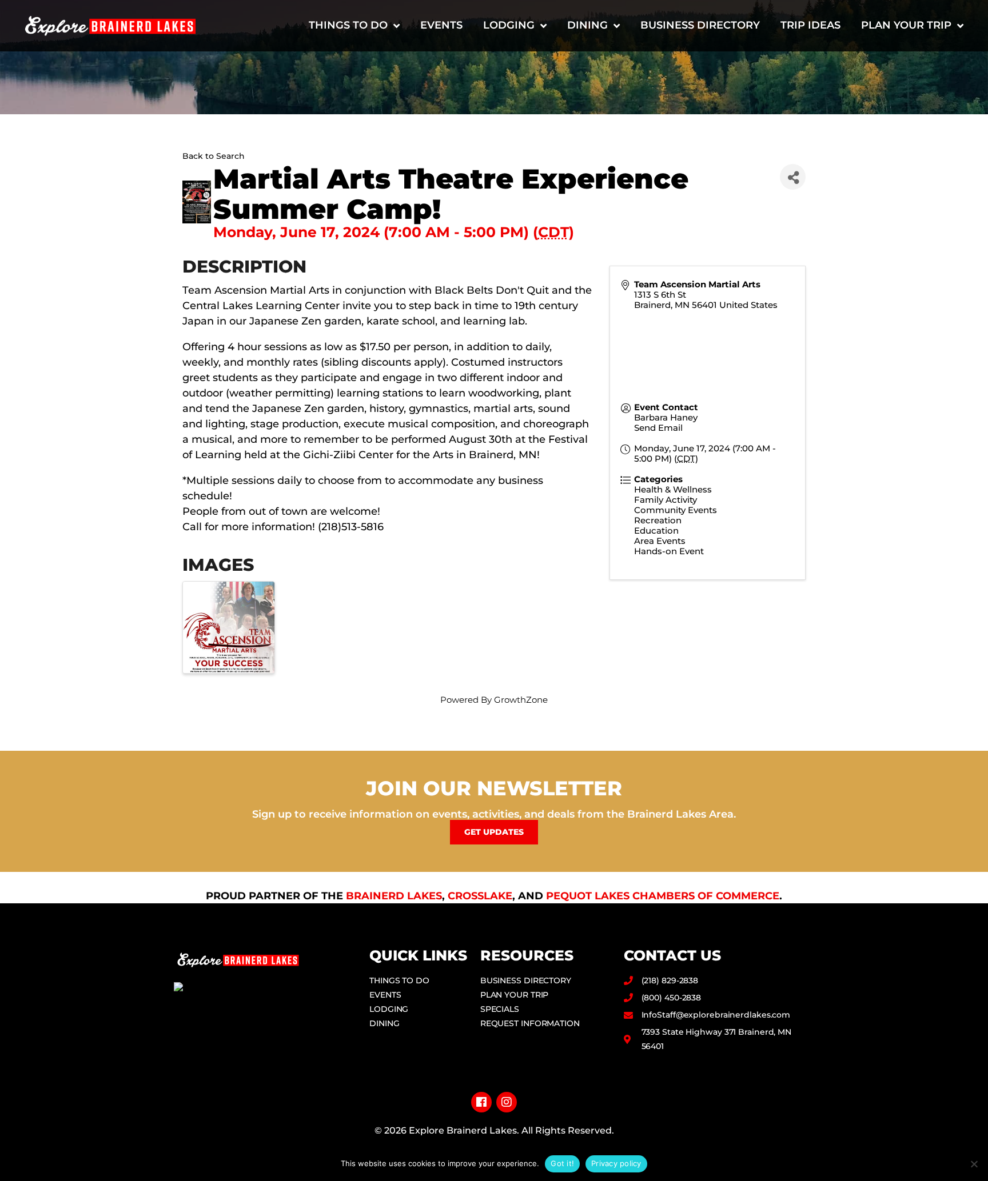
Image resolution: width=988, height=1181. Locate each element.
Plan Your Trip (906, 25)
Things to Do (348, 25)
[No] (973, 1164)
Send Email (658, 427)
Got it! (562, 1163)
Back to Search (213, 156)
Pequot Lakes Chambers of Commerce (662, 896)
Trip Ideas (810, 25)
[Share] (793, 177)
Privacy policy (616, 1163)
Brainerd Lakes (394, 896)
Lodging (509, 25)
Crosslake (480, 896)
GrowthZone (521, 699)
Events (441, 25)
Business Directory (700, 25)
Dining (587, 25)
